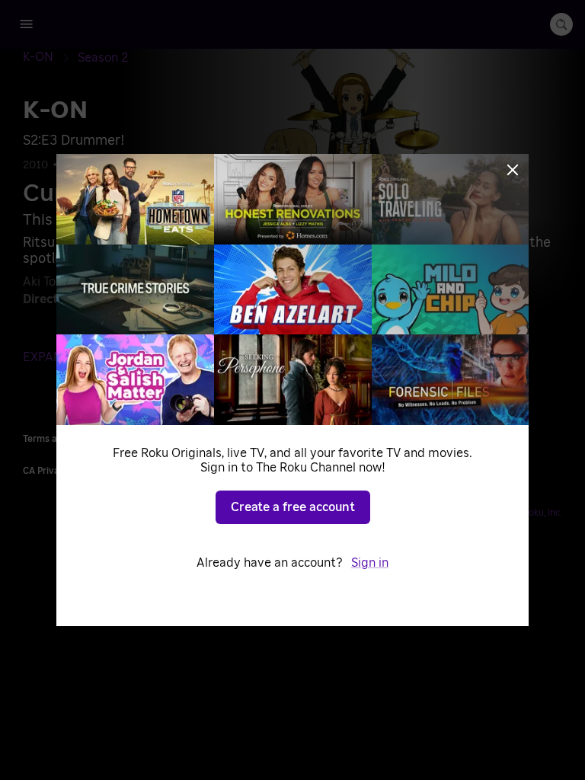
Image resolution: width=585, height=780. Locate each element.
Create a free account (293, 507)
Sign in (369, 563)
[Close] (512, 170)
